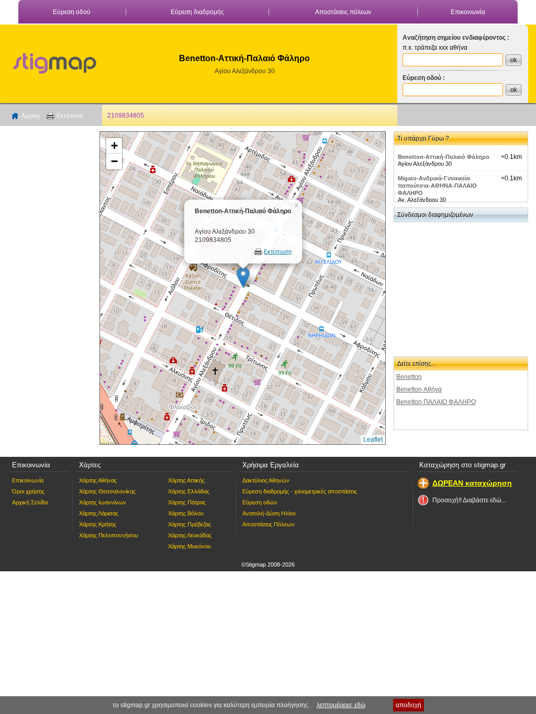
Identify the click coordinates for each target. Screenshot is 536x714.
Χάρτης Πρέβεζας (189, 524)
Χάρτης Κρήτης (97, 524)
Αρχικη (30, 115)
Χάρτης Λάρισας (98, 513)
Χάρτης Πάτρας (187, 502)
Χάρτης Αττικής (186, 480)
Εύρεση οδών (259, 502)
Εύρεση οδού (72, 12)
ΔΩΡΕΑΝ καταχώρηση (472, 483)
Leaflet (373, 439)
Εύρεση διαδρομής (197, 12)
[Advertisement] (50, 288)
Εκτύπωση (70, 115)
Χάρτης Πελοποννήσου (108, 535)
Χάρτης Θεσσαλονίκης (107, 491)
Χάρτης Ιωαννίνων (102, 502)
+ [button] (114, 145)
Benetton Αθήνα (419, 389)
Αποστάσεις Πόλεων (268, 524)
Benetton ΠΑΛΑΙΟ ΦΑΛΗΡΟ (436, 402)
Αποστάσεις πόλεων (343, 12)
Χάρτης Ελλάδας (188, 491)
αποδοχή (408, 705)
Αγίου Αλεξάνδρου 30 (245, 71)
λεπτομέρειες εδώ (341, 705)
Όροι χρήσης (28, 491)
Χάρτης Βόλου (186, 513)
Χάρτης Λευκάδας (189, 535)
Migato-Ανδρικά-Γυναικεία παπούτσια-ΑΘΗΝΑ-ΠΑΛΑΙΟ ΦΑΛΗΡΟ (437, 185)
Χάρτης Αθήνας (98, 480)
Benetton (409, 377)
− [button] (114, 161)
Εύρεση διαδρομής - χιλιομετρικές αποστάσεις (299, 491)
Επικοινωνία (468, 12)
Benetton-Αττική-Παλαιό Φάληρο (443, 157)
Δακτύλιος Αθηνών (265, 480)
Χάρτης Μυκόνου (189, 546)
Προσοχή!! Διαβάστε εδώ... (469, 500)
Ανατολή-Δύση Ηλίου (269, 513)
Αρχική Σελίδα (30, 502)
